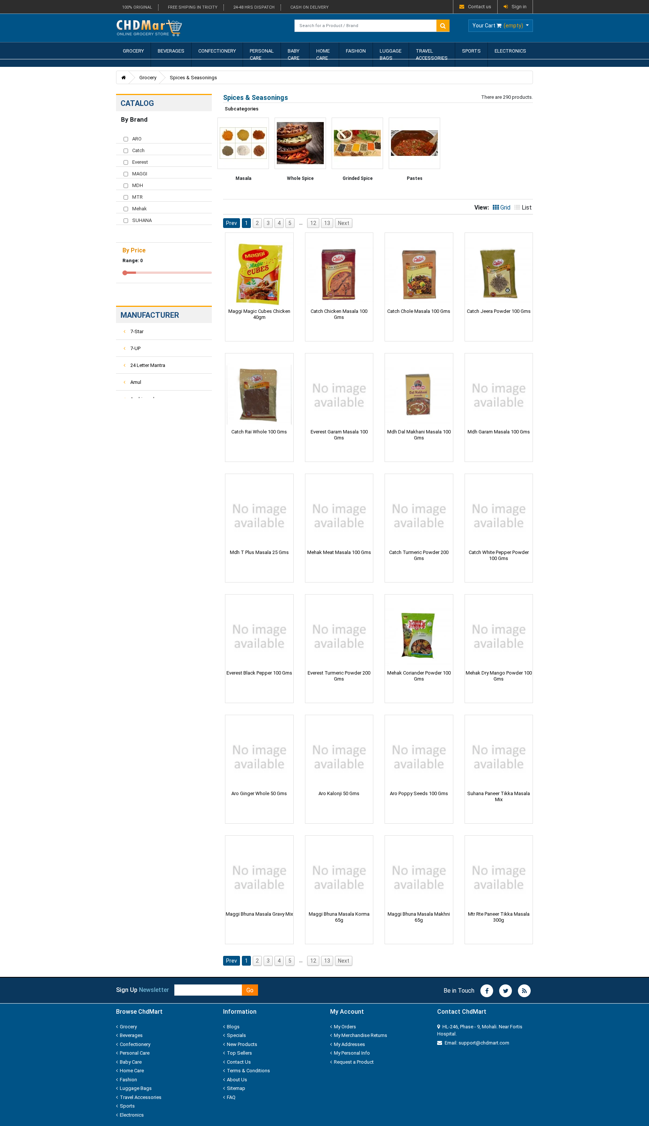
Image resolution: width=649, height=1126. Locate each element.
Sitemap (236, 1088)
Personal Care (262, 54)
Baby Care (293, 54)
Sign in (519, 6)
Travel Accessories (432, 54)
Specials (236, 1035)
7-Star (136, 331)
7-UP (134, 348)
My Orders (345, 1026)
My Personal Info (352, 1053)
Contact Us (239, 1062)
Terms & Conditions (248, 1070)
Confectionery (217, 51)
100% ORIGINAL (137, 7)
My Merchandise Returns (360, 1035)
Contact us (479, 6)
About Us (237, 1079)
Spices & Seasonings (193, 77)
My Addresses (349, 1044)
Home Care (323, 54)
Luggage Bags (390, 54)
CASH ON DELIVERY (309, 7)
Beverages (171, 51)
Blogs (233, 1026)
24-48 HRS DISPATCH (254, 7)
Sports (471, 51)
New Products (242, 1044)
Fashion (356, 51)
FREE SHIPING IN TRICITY (192, 7)
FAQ (231, 1097)
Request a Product (354, 1062)
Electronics (510, 51)
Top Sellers (239, 1053)
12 (313, 223)
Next (343, 223)
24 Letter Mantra (147, 365)
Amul (135, 382)
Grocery (133, 51)
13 (327, 223)
